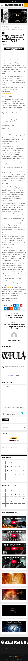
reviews (18, 376)
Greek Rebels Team (8, 43)
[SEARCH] (24, 427)
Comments (10, 376)
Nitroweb (17, 656)
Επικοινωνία (14, 646)
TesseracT (8, 287)
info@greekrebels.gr (17, 648)
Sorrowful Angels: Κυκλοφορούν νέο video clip (13, 366)
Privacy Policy (12, 659)
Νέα (3, 32)
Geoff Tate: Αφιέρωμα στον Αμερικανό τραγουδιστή (14, 316)
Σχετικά (6, 659)
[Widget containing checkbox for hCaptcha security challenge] (13, 414)
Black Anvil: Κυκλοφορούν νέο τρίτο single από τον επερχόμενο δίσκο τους (14, 326)
